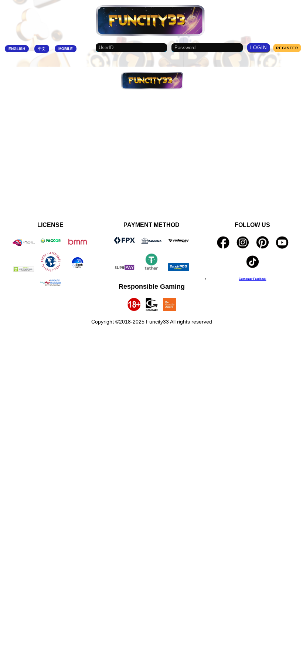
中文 (41, 49)
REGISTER (287, 48)
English (16, 49)
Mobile (65, 49)
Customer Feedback (252, 279)
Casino (150, 100)
